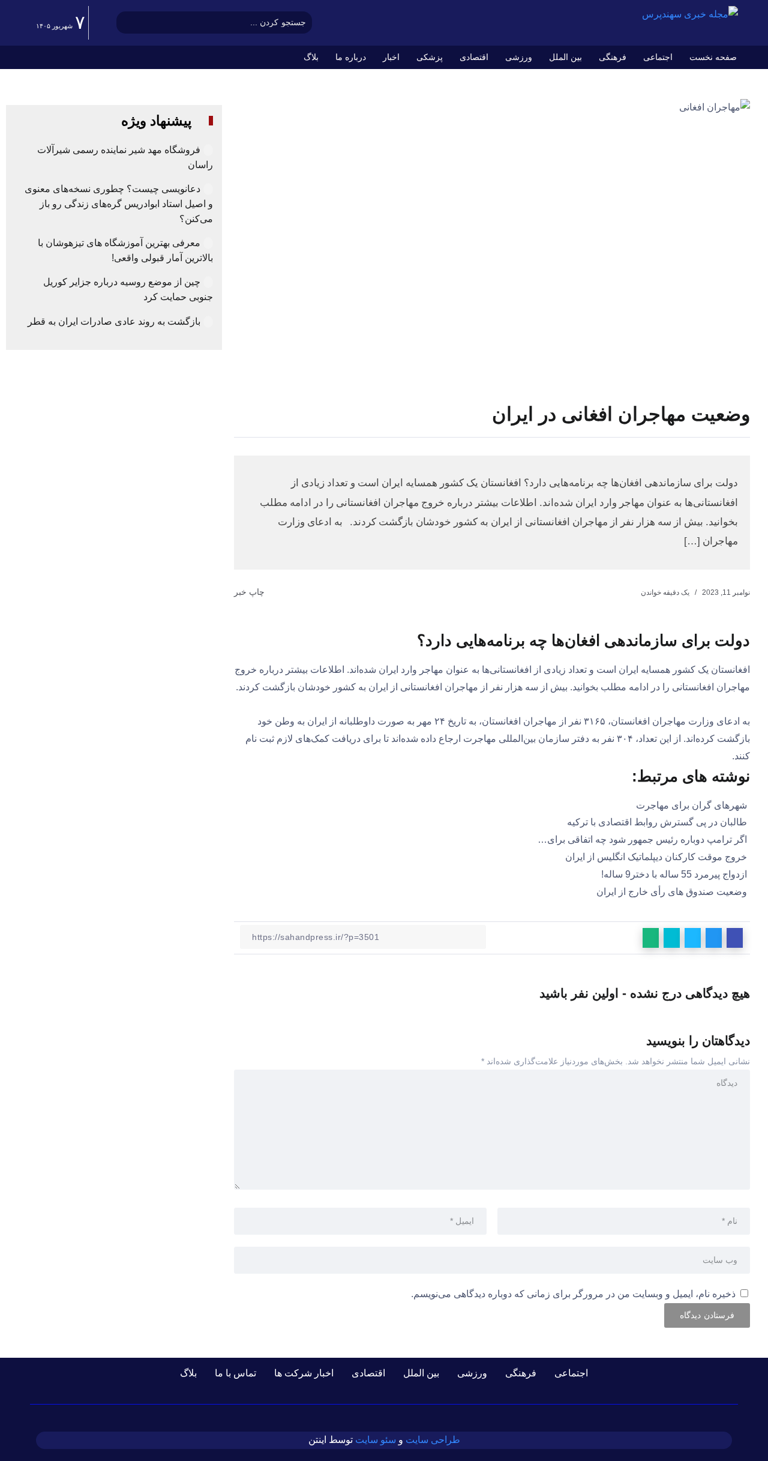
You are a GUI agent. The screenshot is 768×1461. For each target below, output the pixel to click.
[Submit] (125, 22)
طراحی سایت (433, 1440)
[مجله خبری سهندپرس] (690, 14)
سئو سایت (375, 1440)
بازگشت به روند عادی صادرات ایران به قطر (114, 321)
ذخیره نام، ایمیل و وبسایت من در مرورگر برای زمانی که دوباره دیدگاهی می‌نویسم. (573, 1294)
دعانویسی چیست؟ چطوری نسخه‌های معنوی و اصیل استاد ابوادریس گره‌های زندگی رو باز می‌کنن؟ (119, 203)
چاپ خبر (250, 592)
